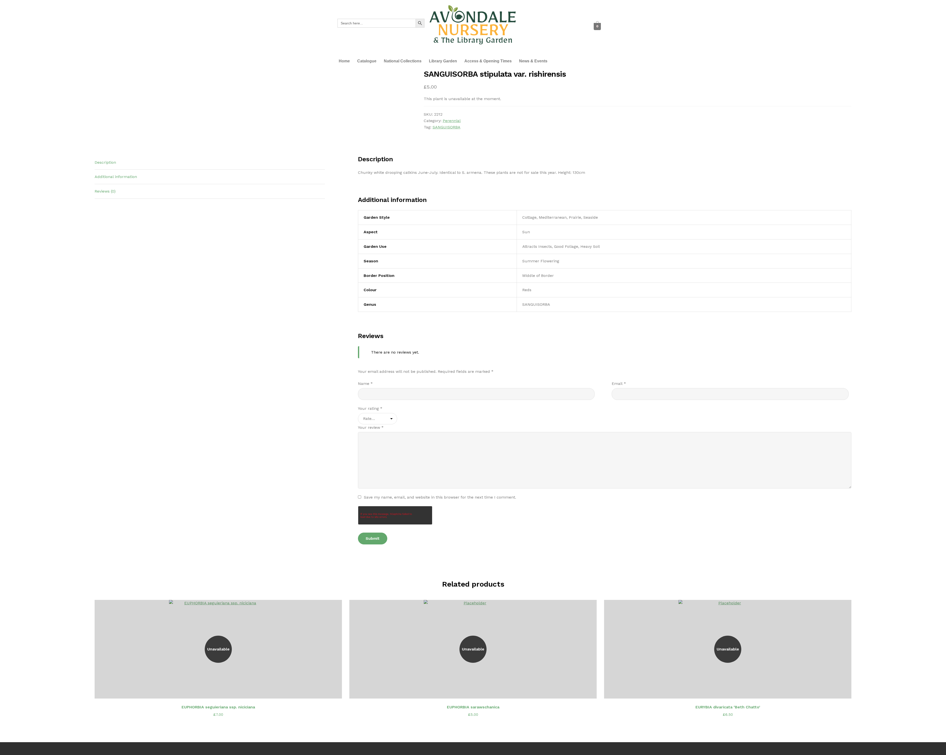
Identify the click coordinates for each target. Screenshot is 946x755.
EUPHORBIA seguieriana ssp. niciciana (218, 707)
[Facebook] (531, 26)
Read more (221, 691)
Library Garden (443, 61)
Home (344, 61)
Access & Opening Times (488, 61)
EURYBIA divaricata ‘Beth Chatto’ (727, 707)
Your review (371, 427)
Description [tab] (105, 162)
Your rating (370, 408)
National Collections (403, 61)
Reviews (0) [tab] (105, 191)
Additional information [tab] (116, 176)
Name (365, 383)
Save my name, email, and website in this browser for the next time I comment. (440, 497)
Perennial (452, 120)
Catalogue (366, 61)
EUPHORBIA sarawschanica (473, 707)
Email (619, 383)
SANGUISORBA (446, 127)
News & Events (533, 61)
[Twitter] (545, 26)
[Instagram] (559, 26)
